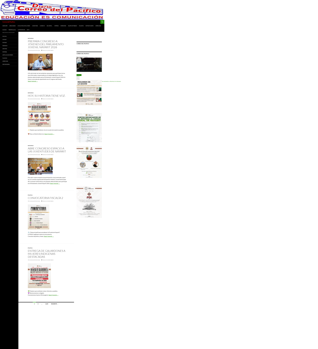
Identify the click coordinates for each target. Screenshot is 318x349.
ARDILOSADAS (12, 25)
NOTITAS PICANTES (89, 25)
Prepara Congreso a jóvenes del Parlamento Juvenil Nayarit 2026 (46, 44)
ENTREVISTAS (63, 25)
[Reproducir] (79, 75)
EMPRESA (56, 25)
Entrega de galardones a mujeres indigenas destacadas (46, 253)
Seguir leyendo (33, 81)
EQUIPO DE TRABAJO (72, 25)
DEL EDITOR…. (50, 25)
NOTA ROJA (30, 38)
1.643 (46, 304)
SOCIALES (4, 42)
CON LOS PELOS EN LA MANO (24, 25)
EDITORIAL (4, 51)
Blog (28, 29)
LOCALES (4, 39)
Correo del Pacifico (8, 22)
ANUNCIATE (4, 25)
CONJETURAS (35, 25)
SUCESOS (4, 29)
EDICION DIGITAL (6, 64)
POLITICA (30, 195)
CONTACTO (42, 25)
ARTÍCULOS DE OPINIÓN (7, 54)
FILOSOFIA (81, 25)
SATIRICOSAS (98, 25)
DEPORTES (4, 48)
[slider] (78, 78)
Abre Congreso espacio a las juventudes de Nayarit (47, 150)
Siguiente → (54, 304)
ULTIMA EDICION (21, 29)
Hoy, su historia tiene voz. (46, 95)
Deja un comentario (48, 50)
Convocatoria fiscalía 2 (45, 198)
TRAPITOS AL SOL (12, 29)
